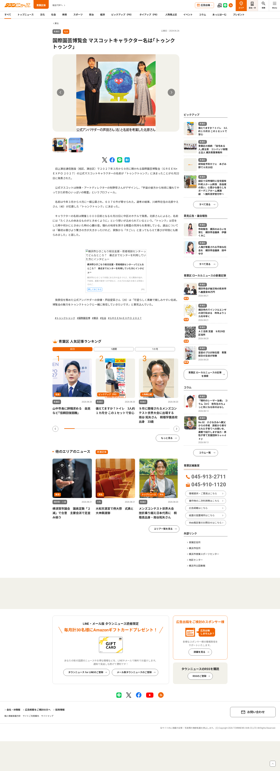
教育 (64, 14)
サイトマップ (47, 716)
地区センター (196, 560)
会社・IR (252, 8)
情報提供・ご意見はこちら (203, 493)
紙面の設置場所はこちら (202, 515)
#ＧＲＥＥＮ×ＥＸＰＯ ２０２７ (125, 318)
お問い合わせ (256, 712)
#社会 (103, 318)
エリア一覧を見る (163, 528)
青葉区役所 (195, 542)
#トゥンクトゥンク (65, 318)
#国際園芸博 (83, 318)
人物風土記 (171, 14)
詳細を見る (199, 652)
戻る (57, 23)
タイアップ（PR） (149, 14)
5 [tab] (111, 428)
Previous (60, 92)
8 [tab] (143, 428)
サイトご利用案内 (31, 716)
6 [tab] (122, 428)
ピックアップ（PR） (122, 14)
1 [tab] (69, 428)
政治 (91, 14)
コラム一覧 (205, 452)
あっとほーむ (219, 14)
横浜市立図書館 (197, 565)
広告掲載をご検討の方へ (38, 709)
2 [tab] (80, 428)
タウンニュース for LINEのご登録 (85, 672)
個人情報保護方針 (12, 716)
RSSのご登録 (199, 676)
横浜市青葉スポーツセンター (204, 554)
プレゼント (239, 14)
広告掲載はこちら (198, 508)
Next (171, 92)
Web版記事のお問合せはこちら (205, 522)
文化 (42, 14)
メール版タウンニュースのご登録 (134, 672)
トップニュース (26, 14)
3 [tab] (90, 428)
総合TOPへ (57, 5)
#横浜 (95, 318)
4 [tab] (101, 428)
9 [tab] (153, 428)
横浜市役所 (195, 548)
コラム (202, 14)
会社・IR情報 (13, 709)
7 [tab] (132, 428)
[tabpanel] (115, 93)
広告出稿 (205, 5)
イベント (188, 14)
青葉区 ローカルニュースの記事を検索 (205, 374)
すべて (7, 14)
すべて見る (205, 204)
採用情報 (60, 709)
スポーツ (78, 14)
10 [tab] (164, 428)
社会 (53, 14)
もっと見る (167, 438)
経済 (102, 14)
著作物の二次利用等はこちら (204, 500)
